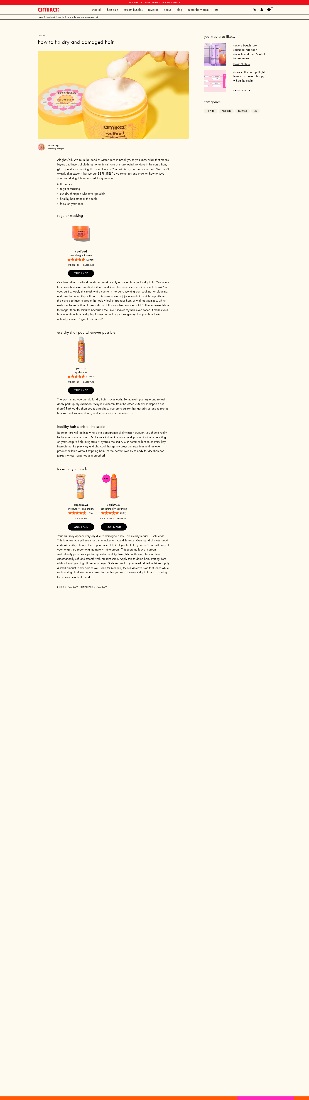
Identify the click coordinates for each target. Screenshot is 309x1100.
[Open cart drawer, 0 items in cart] (269, 10)
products (226, 111)
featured (242, 111)
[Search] (254, 9)
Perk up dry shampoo (79, 408)
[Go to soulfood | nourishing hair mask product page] (81, 232)
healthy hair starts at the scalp (78, 198)
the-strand (50, 17)
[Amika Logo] (48, 10)
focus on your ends (71, 203)
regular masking (70, 188)
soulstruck (113, 505)
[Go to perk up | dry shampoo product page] (81, 349)
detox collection (139, 442)
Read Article (241, 64)
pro (216, 9)
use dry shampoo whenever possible (82, 193)
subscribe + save (198, 9)
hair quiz (112, 9)
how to (61, 17)
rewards (153, 9)
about (167, 9)
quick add (81, 273)
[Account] (261, 9)
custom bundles (133, 9)
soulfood (81, 251)
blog (179, 9)
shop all (96, 9)
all (255, 111)
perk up (81, 368)
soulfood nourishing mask (93, 282)
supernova (81, 505)
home (40, 17)
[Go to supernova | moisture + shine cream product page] (81, 486)
